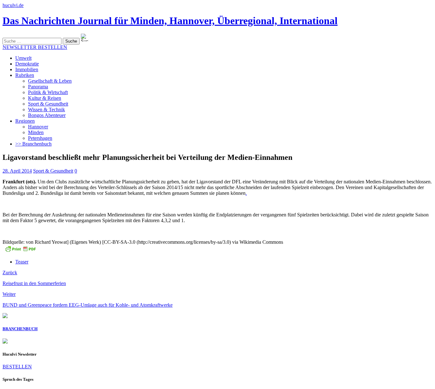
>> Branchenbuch (33, 144)
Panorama (38, 86)
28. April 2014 (17, 171)
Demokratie (27, 63)
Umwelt (23, 58)
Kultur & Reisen (44, 98)
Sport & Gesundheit (48, 103)
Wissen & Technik (46, 109)
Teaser (21, 261)
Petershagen (40, 138)
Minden (36, 132)
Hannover (38, 126)
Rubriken (24, 75)
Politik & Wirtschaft (48, 92)
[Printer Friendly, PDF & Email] (20, 251)
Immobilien (26, 69)
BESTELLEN (17, 366)
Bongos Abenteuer (47, 115)
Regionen (25, 121)
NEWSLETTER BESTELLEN (35, 47)
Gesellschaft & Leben (50, 81)
